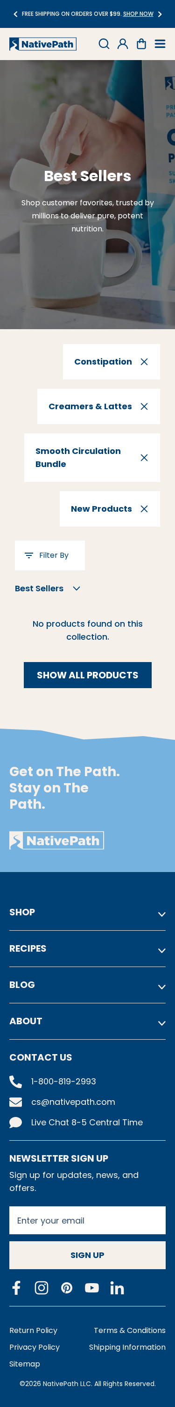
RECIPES (28, 948)
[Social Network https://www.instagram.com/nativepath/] (42, 1288)
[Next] (160, 14)
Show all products (88, 675)
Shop (22, 912)
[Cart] (141, 43)
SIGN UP (87, 1255)
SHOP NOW (128, 14)
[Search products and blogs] (104, 43)
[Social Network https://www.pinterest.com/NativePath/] (67, 1288)
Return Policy (33, 1330)
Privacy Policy (34, 1347)
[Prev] (15, 14)
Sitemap (24, 1364)
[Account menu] (122, 43)
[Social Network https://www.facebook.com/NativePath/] (16, 1288)
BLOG (22, 984)
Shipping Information (127, 1347)
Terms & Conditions (130, 1330)
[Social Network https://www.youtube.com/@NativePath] (92, 1288)
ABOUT (25, 1021)
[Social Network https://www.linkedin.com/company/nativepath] (117, 1288)
